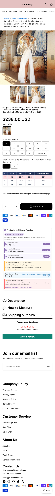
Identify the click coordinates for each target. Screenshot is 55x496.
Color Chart (7, 432)
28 (22, 153)
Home (4, 11)
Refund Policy (9, 404)
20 (38, 148)
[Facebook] (4, 481)
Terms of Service (10, 390)
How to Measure (20, 308)
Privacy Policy (9, 394)
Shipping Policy (9, 399)
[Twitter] (23, 481)
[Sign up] (48, 366)
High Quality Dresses (26, 11)
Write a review (27, 336)
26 (14, 153)
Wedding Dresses (19, 18)
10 (46, 144)
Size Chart (7, 427)
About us (6, 446)
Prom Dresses (41, 11)
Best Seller (13, 11)
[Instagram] (8, 481)
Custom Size (40, 153)
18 (30, 148)
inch (6, 166)
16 (22, 148)
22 (46, 148)
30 (30, 153)
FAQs (5, 450)
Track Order (8, 455)
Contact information (11, 460)
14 (14, 148)
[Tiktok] (18, 481)
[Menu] (3, 4)
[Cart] (51, 4)
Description (16, 301)
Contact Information (11, 408)
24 (6, 153)
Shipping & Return (21, 315)
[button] (18, 94)
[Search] (45, 4)
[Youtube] (13, 481)
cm (14, 166)
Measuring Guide (10, 422)
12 (6, 148)
